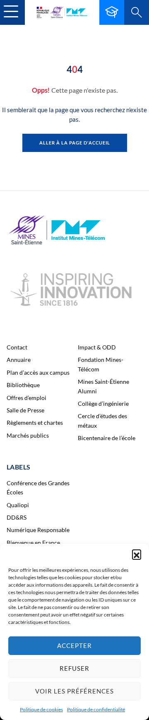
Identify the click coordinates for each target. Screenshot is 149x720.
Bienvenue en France (33, 542)
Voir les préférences (74, 691)
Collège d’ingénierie (103, 403)
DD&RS (16, 517)
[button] (136, 554)
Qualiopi (18, 504)
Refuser (74, 668)
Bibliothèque (23, 384)
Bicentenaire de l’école (106, 437)
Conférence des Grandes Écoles (38, 487)
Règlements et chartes (35, 422)
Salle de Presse (25, 410)
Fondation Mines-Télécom (100, 364)
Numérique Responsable (38, 529)
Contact (17, 347)
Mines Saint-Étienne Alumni (103, 386)
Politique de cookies (41, 709)
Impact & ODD (97, 347)
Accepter (74, 645)
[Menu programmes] (111, 12)
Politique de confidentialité (96, 709)
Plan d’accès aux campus (38, 372)
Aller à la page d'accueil (74, 142)
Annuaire (19, 359)
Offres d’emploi (26, 397)
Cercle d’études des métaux (102, 420)
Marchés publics (28, 435)
